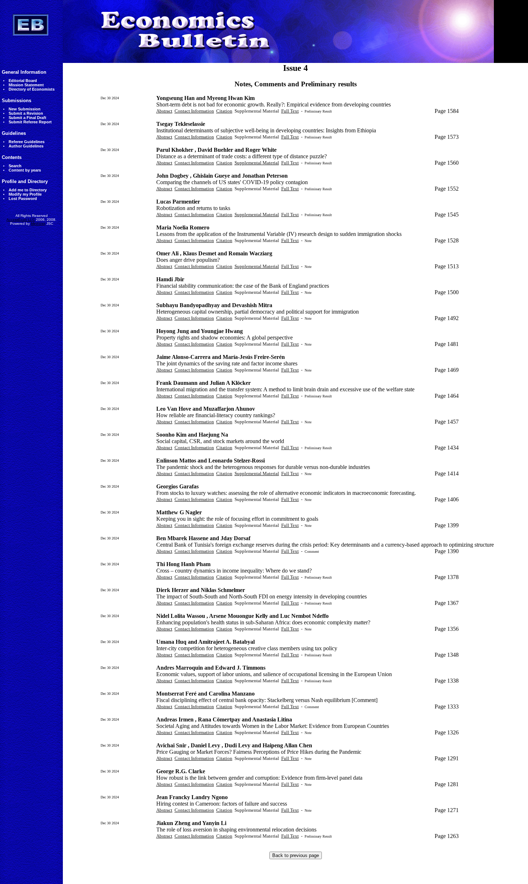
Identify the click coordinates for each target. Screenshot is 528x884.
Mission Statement (26, 85)
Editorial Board (23, 80)
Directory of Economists (32, 89)
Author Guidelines (26, 146)
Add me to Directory (28, 190)
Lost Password (23, 198)
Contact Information (194, 111)
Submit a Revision (26, 113)
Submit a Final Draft (27, 117)
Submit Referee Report (30, 122)
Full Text (290, 111)
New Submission (25, 109)
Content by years (25, 170)
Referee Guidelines (27, 142)
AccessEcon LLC (20, 220)
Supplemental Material (257, 162)
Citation (224, 111)
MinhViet (38, 223)
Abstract (164, 111)
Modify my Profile (25, 194)
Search (15, 166)
